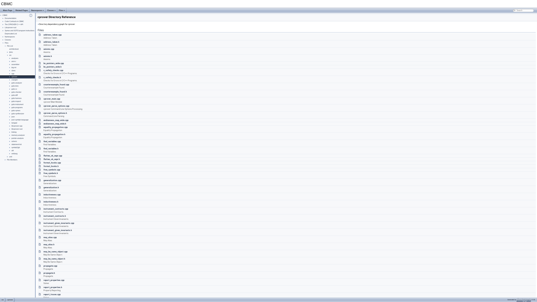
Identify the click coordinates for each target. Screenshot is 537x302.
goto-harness (16, 98)
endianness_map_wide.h (54, 124)
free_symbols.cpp (51, 170)
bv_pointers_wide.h (52, 67)
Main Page (7, 10)
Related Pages (22, 10)
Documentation (10, 18)
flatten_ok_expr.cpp (52, 156)
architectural (14, 49)
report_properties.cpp (53, 280)
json (13, 117)
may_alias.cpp (50, 237)
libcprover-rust (16, 129)
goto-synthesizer (17, 114)
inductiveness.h (50, 202)
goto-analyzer (16, 83)
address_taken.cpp (52, 35)
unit (10, 157)
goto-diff (14, 95)
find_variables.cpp (52, 141)
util (12, 151)
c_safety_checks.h (52, 77)
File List (10, 46)
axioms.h (47, 56)
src (10, 55)
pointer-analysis (17, 138)
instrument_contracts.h (54, 216)
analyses (14, 58)
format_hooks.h (51, 166)
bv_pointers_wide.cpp (53, 63)
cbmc (13, 71)
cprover (14, 77)
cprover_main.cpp (51, 99)
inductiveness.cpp (52, 195)
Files (61, 10)
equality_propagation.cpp (55, 127)
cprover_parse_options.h (55, 113)
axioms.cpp (48, 49)
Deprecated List (11, 34)
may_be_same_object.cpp (55, 252)
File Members (12, 160)
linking (14, 132)
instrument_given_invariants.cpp (58, 223)
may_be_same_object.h (54, 259)
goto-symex (15, 111)
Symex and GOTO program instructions (19, 31)
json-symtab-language (20, 120)
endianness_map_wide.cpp (55, 120)
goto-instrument (17, 104)
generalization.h (51, 187)
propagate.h (49, 273)
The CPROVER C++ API (14, 24)
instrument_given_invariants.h (57, 230)
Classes (50, 10)
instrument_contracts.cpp (55, 209)
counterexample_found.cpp (56, 84)
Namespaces (36, 10)
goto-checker (16, 92)
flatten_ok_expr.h (51, 159)
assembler (15, 64)
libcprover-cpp (16, 126)
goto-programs (17, 107)
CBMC (5, 15)
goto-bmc (15, 86)
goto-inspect (16, 101)
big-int (13, 68)
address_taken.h (51, 42)
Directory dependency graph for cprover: (57, 24)
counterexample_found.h (55, 92)
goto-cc (14, 89)
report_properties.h (52, 287)
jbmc (11, 52)
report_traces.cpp (52, 294)
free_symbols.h (50, 173)
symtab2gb (15, 147)
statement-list (16, 144)
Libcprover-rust (10, 28)
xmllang (14, 154)
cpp (12, 74)
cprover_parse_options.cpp (56, 106)
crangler (14, 80)
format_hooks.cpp (52, 163)
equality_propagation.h (54, 134)
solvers (14, 141)
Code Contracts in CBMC (14, 21)
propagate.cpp (50, 266)
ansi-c (13, 61)
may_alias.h (48, 244)
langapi (14, 123)
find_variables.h (50, 149)
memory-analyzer (18, 135)
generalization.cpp (52, 180)
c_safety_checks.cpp (53, 70)
